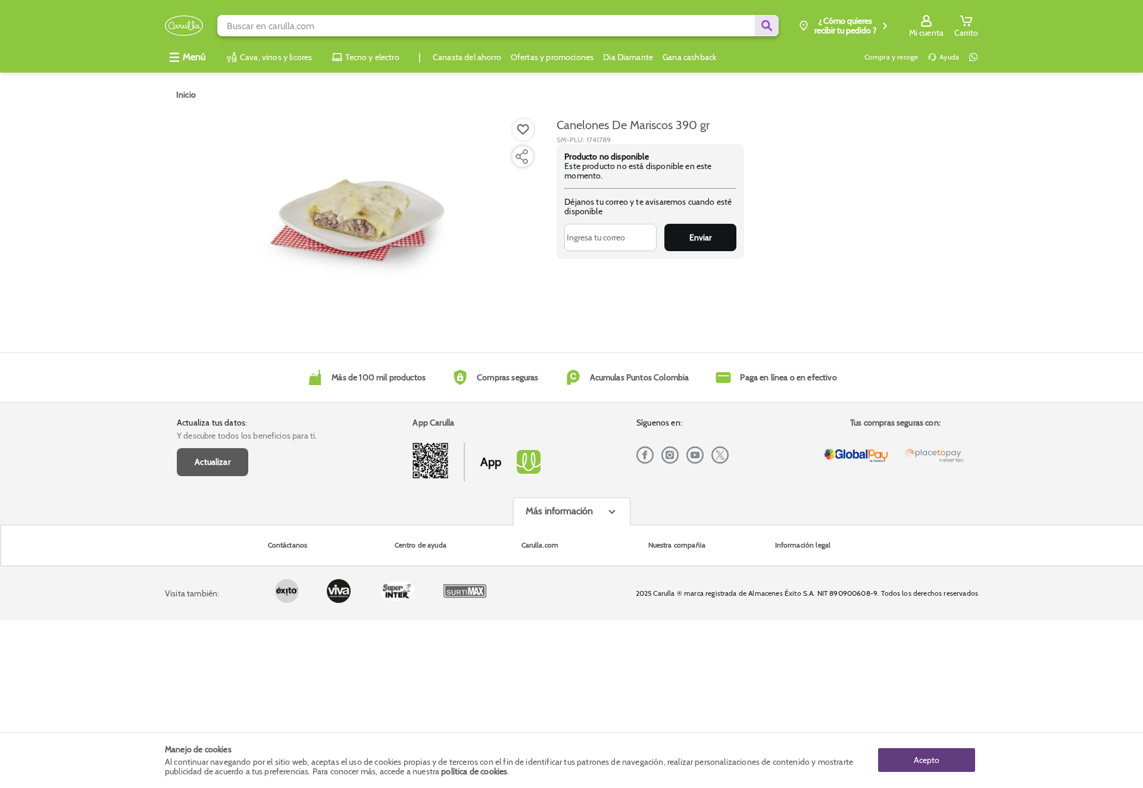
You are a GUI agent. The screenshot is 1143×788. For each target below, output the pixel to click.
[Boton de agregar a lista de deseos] (523, 129)
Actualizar (212, 461)
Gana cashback (689, 57)
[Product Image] (358, 221)
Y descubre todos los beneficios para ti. (247, 435)
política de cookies (474, 771)
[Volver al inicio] (184, 25)
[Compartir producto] (521, 156)
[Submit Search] (767, 25)
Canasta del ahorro (467, 57)
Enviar (700, 237)
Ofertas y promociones (552, 57)
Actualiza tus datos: (212, 422)
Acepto (926, 760)
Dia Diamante (628, 57)
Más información (559, 511)
